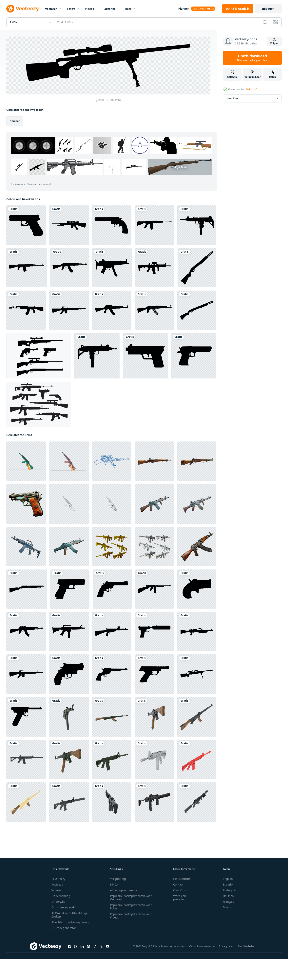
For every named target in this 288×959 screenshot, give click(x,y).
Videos (89, 9)
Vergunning (118, 879)
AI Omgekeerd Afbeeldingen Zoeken (70, 914)
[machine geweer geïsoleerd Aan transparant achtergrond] (154, 504)
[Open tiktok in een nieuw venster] (94, 946)
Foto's (71, 9)
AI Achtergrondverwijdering (70, 922)
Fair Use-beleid (246, 946)
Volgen (274, 43)
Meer (128, 9)
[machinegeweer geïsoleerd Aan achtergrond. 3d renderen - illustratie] (69, 717)
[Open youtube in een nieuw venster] (107, 946)
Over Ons (179, 890)
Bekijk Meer (180, 167)
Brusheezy (58, 879)
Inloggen (268, 8)
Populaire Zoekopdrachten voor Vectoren (131, 897)
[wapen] (154, 267)
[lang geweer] (154, 225)
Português (230, 890)
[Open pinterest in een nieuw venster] (88, 946)
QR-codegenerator (63, 928)
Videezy (56, 890)
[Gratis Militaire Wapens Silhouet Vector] (38, 404)
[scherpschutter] (69, 225)
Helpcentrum (182, 879)
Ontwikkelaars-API (63, 907)
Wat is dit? (251, 89)
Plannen (183, 8)
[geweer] (26, 225)
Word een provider (179, 897)
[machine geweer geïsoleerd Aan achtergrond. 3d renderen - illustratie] (154, 802)
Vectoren (51, 9)
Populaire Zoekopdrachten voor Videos (131, 915)
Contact (178, 884)
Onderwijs (58, 901)
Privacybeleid (227, 946)
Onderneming (60, 896)
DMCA (114, 884)
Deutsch (228, 896)
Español (228, 884)
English (228, 879)
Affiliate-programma (123, 890)
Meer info (232, 98)
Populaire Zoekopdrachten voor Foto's (131, 906)
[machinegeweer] (196, 225)
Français (228, 901)
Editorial (109, 9)
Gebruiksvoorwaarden (202, 946)
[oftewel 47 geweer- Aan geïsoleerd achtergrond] (196, 546)
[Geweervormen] (38, 355)
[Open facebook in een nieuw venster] (69, 946)
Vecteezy (57, 884)
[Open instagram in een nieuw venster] (75, 946)
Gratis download (252, 58)
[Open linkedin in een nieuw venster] (82, 946)
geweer (15, 121)
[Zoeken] (264, 22)
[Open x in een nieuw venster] (101, 946)
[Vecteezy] (22, 9)
